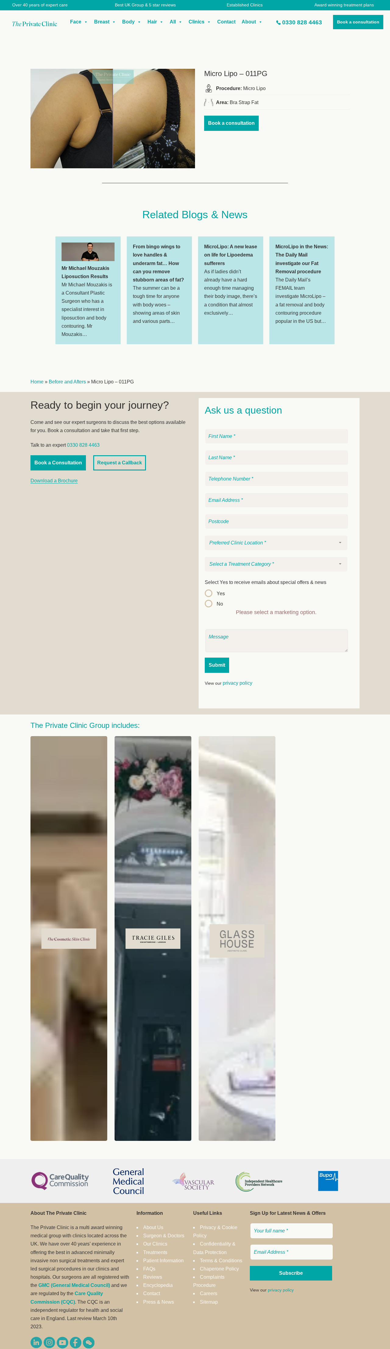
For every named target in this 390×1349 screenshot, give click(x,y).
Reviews (152, 1277)
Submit (217, 665)
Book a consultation (358, 21)
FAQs (149, 1268)
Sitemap (209, 1302)
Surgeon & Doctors (163, 1235)
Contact (226, 21)
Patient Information (163, 1260)
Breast (101, 21)
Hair (152, 21)
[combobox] (276, 543)
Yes (221, 593)
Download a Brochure (54, 480)
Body (128, 21)
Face (75, 21)
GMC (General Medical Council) (74, 1285)
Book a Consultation (58, 462)
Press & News (158, 1302)
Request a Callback (119, 462)
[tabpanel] (88, 290)
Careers (208, 1293)
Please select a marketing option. (276, 612)
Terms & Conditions (221, 1260)
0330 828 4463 (302, 22)
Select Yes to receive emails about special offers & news (265, 582)
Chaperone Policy (219, 1268)
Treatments (155, 1252)
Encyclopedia (158, 1285)
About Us (153, 1227)
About (249, 21)
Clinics (196, 21)
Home (37, 381)
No (220, 603)
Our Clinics (155, 1243)
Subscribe (291, 1273)
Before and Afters (67, 381)
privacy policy (237, 683)
